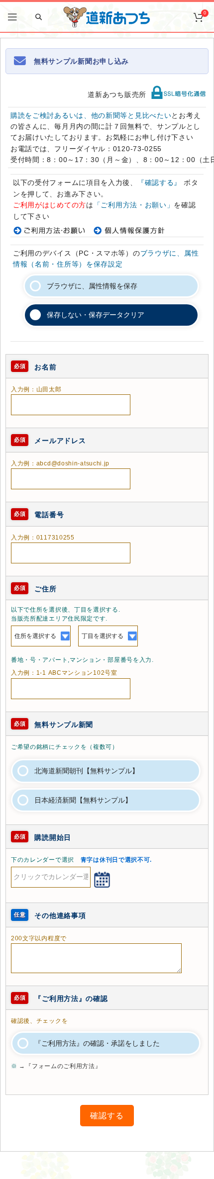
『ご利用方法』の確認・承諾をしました (97, 1043)
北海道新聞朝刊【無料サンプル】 (86, 771)
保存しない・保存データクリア (95, 315)
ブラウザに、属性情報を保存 (92, 286)
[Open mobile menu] (12, 17)
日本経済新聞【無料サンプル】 (83, 800)
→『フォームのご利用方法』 (60, 1066)
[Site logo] (107, 16)
